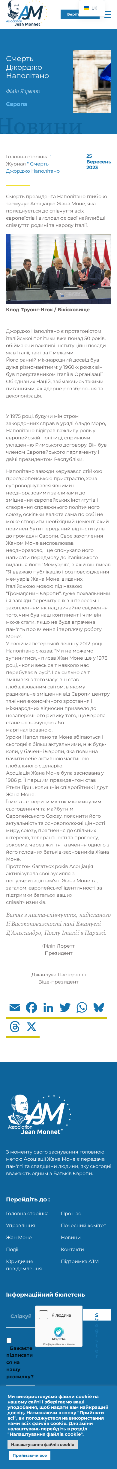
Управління (20, 1225)
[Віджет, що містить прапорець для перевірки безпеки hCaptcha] (58, 1326)
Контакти (72, 1249)
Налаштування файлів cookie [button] (42, 1444)
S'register (97, 1316)
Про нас (71, 1213)
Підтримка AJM (80, 1261)
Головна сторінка (27, 157)
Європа (16, 104)
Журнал (16, 164)
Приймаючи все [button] (30, 1455)
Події (12, 1249)
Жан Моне (19, 1237)
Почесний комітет (83, 1225)
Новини (71, 1237)
